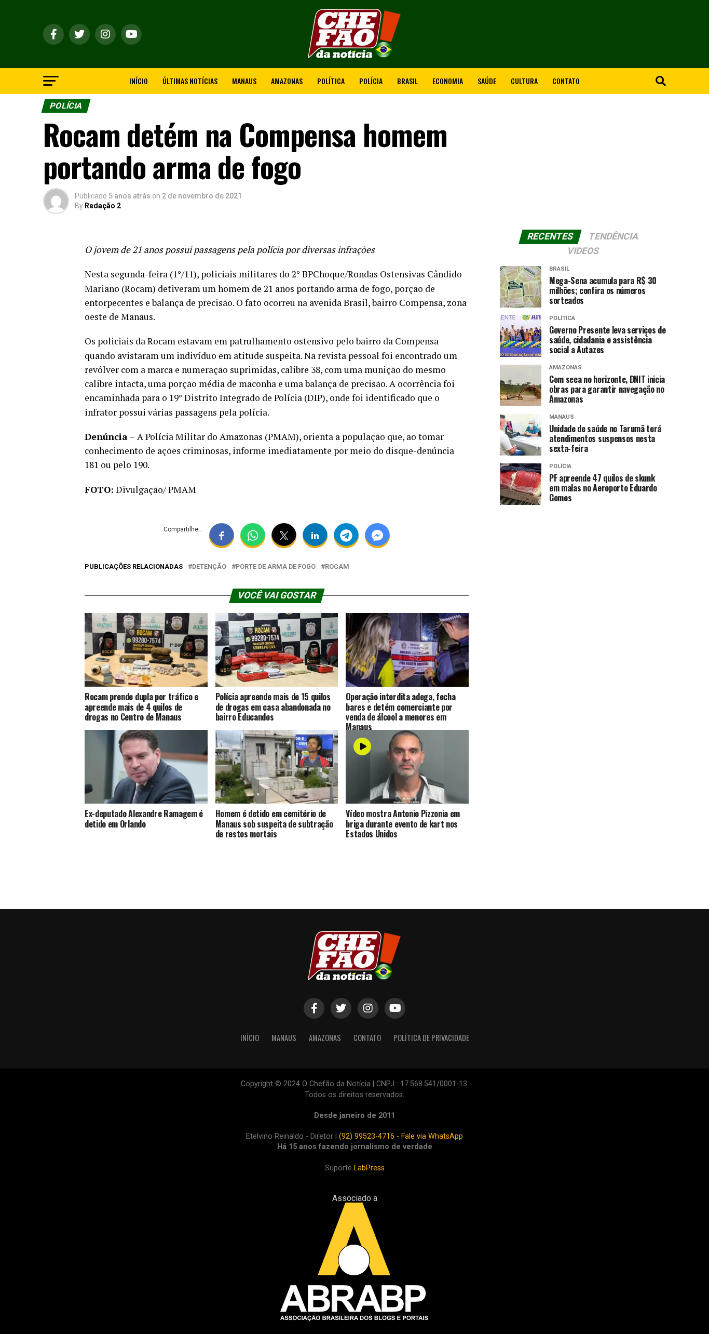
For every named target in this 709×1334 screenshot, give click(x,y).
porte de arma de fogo (276, 567)
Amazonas (287, 80)
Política (331, 80)
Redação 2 (103, 206)
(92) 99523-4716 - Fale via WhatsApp (401, 1136)
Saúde (487, 80)
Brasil (407, 80)
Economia (447, 80)
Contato (566, 80)
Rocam (337, 567)
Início (138, 80)
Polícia (371, 80)
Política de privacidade (431, 1037)
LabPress (369, 1168)
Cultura (524, 80)
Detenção (209, 567)
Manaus (244, 80)
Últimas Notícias (189, 80)
